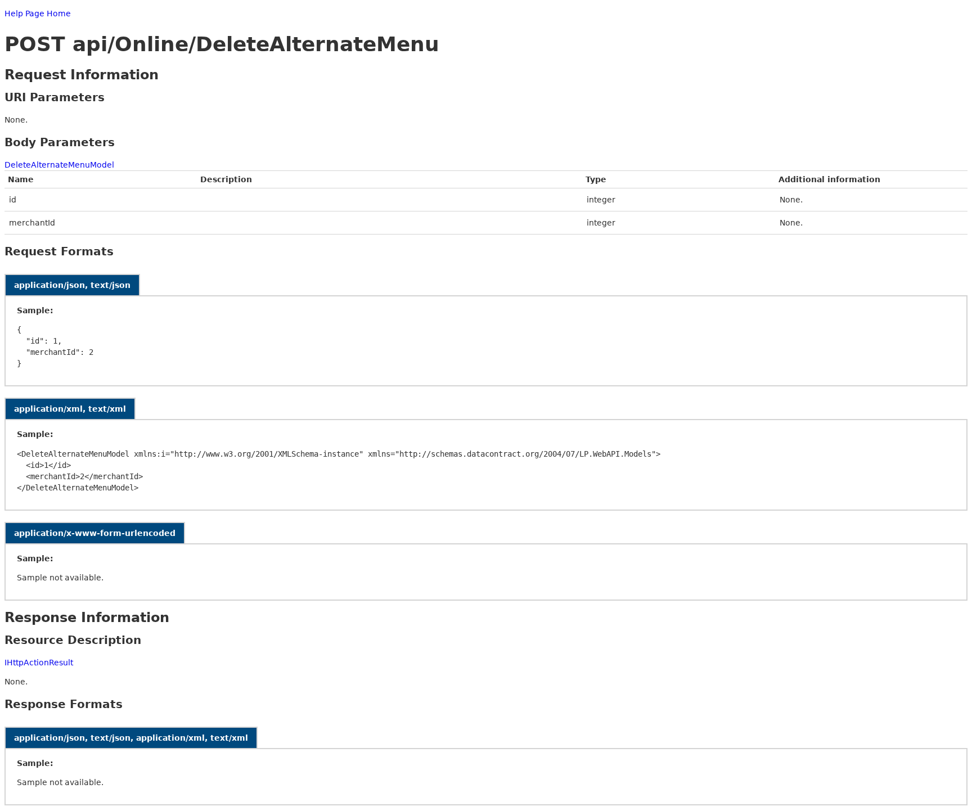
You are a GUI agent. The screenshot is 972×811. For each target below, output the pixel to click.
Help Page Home (37, 13)
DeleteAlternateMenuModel (59, 164)
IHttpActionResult (38, 662)
